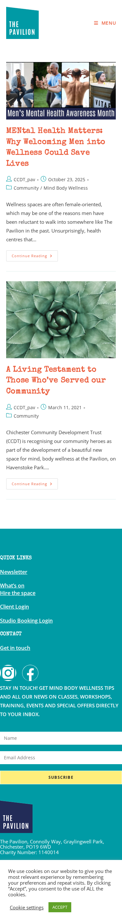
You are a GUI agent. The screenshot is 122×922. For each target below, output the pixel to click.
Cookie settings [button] (27, 907)
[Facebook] (30, 673)
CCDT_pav (24, 179)
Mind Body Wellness (66, 188)
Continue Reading (35, 254)
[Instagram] (8, 673)
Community (26, 188)
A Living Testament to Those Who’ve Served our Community (56, 381)
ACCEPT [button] (59, 907)
